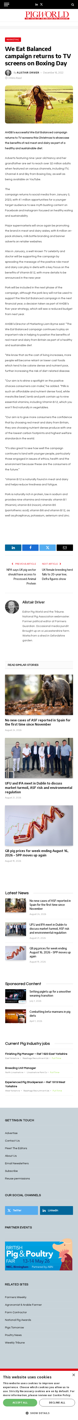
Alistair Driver (28, 72)
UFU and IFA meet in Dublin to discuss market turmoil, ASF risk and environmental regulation (38, 787)
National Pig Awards (18, 1320)
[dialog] (39, 1395)
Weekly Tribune (15, 1342)
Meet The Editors (16, 1148)
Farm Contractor (16, 1312)
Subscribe (11, 1171)
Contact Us (12, 1140)
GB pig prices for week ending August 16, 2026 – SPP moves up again (36, 853)
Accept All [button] (20, 1402)
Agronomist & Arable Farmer (23, 1304)
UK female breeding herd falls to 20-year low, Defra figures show (57, 574)
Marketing (13, 39)
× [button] (73, 1375)
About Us (11, 1156)
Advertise (11, 1133)
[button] (39, 1413)
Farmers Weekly (15, 1297)
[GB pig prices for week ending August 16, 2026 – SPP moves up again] (39, 825)
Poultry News (13, 1335)
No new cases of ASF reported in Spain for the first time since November (38, 722)
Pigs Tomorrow (14, 1327)
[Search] (72, 4)
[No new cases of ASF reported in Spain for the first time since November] (39, 695)
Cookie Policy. (62, 1395)
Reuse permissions (17, 1178)
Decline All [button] (57, 1402)
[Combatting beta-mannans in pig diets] (15, 1016)
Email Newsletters (17, 1163)
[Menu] (6, 4)
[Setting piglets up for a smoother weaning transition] (15, 996)
